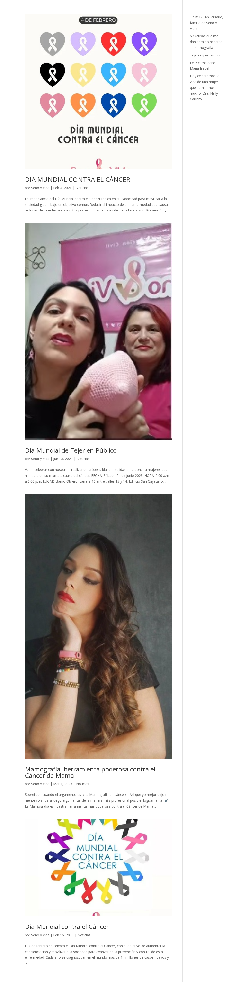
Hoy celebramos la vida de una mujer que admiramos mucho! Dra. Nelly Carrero (204, 87)
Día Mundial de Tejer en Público (71, 450)
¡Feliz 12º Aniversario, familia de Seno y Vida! (206, 23)
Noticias (82, 187)
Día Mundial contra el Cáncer (67, 926)
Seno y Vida (40, 187)
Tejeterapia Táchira (205, 55)
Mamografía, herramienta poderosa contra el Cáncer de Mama (90, 772)
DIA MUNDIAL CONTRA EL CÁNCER (77, 179)
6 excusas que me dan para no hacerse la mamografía (206, 42)
